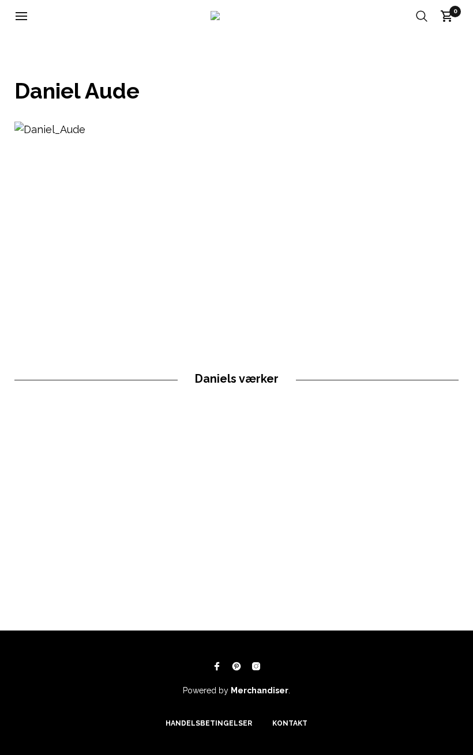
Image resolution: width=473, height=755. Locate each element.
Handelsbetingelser (209, 723)
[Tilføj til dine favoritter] (73, 567)
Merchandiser (259, 690)
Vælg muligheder (103, 567)
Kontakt (289, 723)
